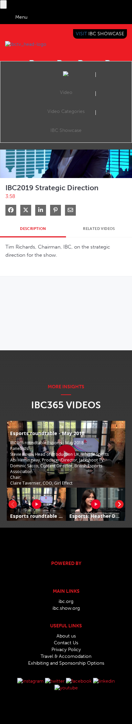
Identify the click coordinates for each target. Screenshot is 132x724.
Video (66, 92)
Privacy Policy (66, 649)
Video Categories (66, 111)
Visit (100, 34)
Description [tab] (33, 229)
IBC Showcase (66, 130)
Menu (21, 17)
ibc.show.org (66, 608)
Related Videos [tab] (99, 229)
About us (66, 636)
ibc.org (66, 601)
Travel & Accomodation (66, 656)
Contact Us (66, 643)
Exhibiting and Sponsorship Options (66, 663)
